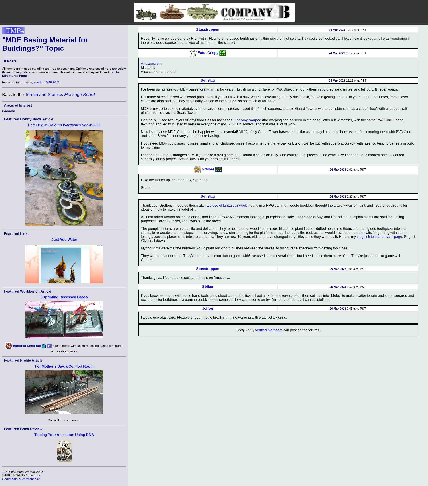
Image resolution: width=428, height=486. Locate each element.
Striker (207, 287)
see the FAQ (46, 82)
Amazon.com (151, 63)
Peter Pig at (64, 125)
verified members (268, 330)
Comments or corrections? (21, 479)
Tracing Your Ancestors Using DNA (64, 435)
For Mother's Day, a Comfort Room (64, 366)
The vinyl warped (247, 120)
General (8, 111)
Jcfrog (207, 308)
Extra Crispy (208, 53)
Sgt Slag (208, 80)
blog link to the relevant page (379, 237)
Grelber (208, 169)
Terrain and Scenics (60, 94)
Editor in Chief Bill (27, 345)
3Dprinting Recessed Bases (64, 297)
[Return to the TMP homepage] (13, 32)
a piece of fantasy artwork (227, 205)
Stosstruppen (207, 29)
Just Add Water (64, 239)
